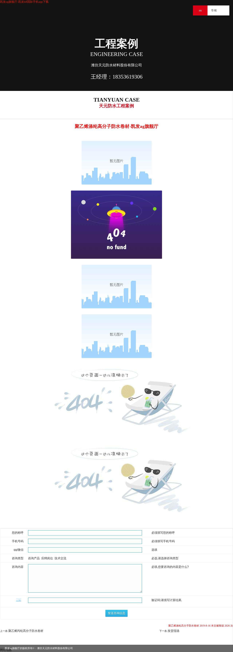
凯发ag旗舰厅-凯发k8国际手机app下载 (24, 1)
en (200, 10)
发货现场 (173, 630)
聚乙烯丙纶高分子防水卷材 (25, 630)
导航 (224, 10)
